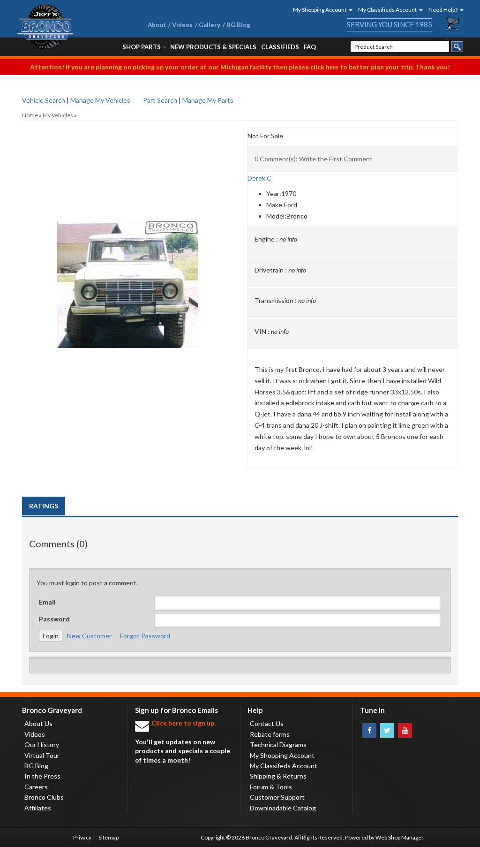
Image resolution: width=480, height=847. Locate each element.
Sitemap (108, 837)
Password (54, 619)
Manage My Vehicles (100, 100)
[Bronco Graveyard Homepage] (71, 27)
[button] (320, 9)
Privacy (82, 837)
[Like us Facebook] (369, 730)
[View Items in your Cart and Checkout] (452, 24)
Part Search (160, 100)
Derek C (259, 178)
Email (47, 602)
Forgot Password (145, 636)
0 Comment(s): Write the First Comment (314, 159)
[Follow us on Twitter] (387, 730)
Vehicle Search (43, 100)
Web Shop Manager (399, 837)
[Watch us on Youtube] (405, 730)
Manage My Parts (207, 100)
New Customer (89, 636)
